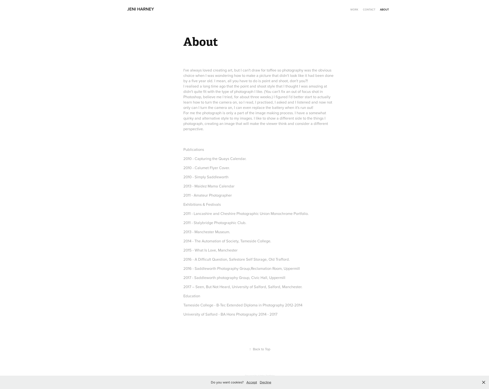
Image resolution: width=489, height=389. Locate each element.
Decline (265, 382)
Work (354, 9)
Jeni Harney (140, 9)
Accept (251, 382)
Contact (369, 9)
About (384, 9)
